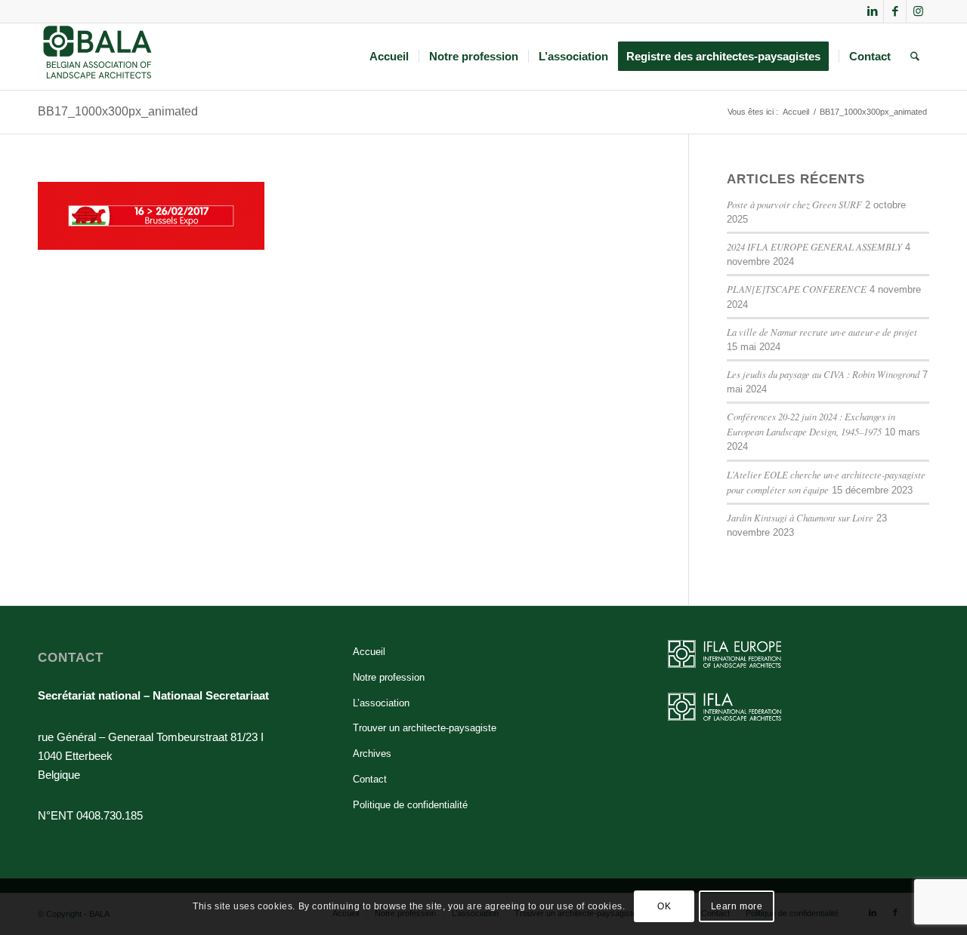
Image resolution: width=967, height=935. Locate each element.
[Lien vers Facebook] (895, 11)
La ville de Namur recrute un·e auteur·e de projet (822, 331)
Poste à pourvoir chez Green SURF (794, 204)
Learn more (737, 906)
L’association (381, 703)
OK (664, 906)
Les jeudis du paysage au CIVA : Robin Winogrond (823, 374)
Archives (372, 753)
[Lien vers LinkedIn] (872, 11)
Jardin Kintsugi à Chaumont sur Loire (800, 517)
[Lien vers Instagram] (918, 11)
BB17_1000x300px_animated (118, 111)
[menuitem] (389, 56)
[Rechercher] (915, 56)
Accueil (369, 651)
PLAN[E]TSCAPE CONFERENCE (797, 288)
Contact (370, 779)
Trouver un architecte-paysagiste (424, 728)
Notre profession (389, 677)
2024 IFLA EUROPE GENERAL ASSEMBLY (814, 246)
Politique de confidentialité (410, 804)
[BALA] (98, 56)
